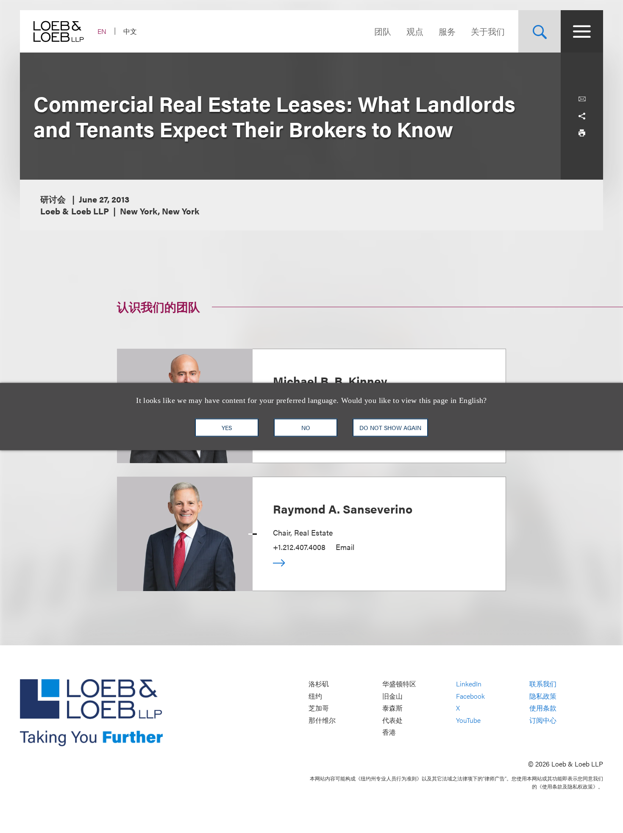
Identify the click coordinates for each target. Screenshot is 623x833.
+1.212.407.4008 (299, 546)
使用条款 (542, 708)
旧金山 (392, 696)
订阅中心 (542, 720)
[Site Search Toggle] (539, 31)
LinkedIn (468, 684)
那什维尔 (322, 720)
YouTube (468, 720)
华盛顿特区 (399, 684)
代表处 (392, 720)
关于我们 (488, 31)
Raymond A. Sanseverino (342, 508)
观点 (414, 31)
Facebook (470, 696)
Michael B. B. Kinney (330, 380)
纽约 (315, 696)
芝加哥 (319, 708)
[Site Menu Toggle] (582, 31)
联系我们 (542, 684)
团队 (382, 31)
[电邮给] (582, 99)
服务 (447, 31)
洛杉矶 (319, 684)
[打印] (582, 133)
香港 (389, 732)
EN (101, 31)
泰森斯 (392, 708)
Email (345, 546)
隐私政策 (542, 696)
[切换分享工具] (582, 116)
